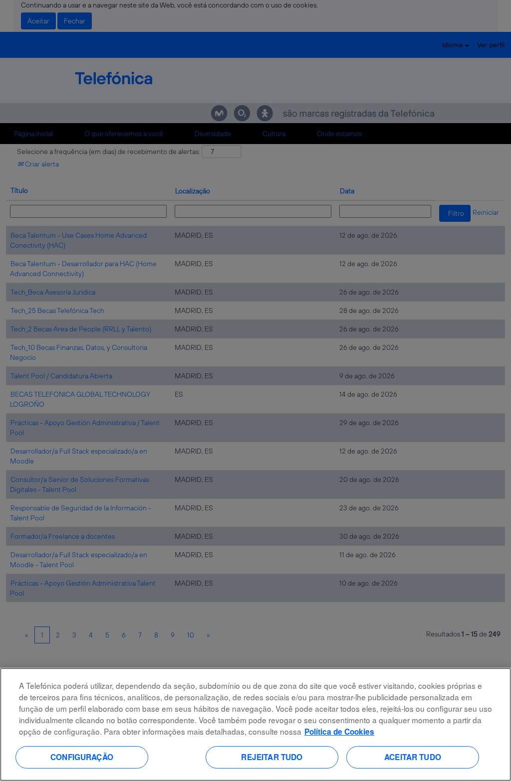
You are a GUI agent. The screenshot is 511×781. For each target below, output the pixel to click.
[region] (255, 724)
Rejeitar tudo (271, 757)
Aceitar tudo (412, 757)
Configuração (81, 757)
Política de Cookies (339, 731)
